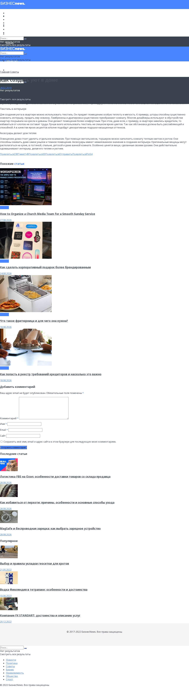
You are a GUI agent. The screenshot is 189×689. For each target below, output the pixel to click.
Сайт (3, 435)
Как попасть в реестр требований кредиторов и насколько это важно (50, 374)
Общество (12, 29)
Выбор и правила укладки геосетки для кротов (34, 563)
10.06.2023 (6, 595)
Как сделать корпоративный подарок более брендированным (45, 267)
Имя (3, 424)
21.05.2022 (6, 569)
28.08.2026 (6, 482)
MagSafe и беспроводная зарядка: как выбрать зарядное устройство (50, 528)
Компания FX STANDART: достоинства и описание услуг (40, 615)
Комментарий (9, 418)
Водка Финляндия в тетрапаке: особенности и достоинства (43, 589)
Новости (11, 13)
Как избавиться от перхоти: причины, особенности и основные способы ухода (57, 502)
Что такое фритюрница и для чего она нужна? (34, 321)
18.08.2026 (6, 327)
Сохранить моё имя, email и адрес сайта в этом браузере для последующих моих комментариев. (60, 441)
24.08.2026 (6, 273)
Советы (10, 19)
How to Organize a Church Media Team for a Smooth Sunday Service (47, 214)
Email (4, 429)
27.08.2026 (6, 220)
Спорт (9, 70)
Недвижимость (15, 26)
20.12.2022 (6, 621)
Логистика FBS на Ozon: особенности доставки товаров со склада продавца (55, 476)
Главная (4, 72)
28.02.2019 (6, 87)
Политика (11, 16)
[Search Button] (25, 53)
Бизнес (10, 22)
